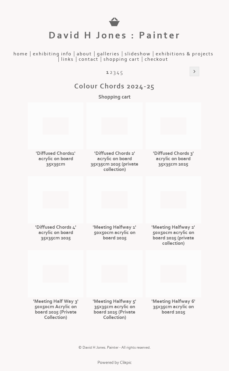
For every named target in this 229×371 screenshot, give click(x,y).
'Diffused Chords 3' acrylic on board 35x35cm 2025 (173, 159)
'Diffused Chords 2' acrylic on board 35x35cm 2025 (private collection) (114, 161)
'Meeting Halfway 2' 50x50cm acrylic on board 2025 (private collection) (173, 235)
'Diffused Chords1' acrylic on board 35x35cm (55, 159)
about (84, 54)
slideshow (138, 54)
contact (88, 59)
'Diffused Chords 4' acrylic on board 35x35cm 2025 (55, 233)
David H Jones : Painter (115, 35)
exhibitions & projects (184, 54)
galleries (108, 54)
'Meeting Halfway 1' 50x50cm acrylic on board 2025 (114, 233)
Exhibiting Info (52, 54)
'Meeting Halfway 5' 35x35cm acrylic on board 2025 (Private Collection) (114, 309)
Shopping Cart (121, 59)
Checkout (156, 59)
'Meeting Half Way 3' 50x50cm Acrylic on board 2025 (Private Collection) (55, 309)
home (20, 54)
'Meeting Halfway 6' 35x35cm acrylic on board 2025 (173, 307)
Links (67, 59)
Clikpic (126, 362)
